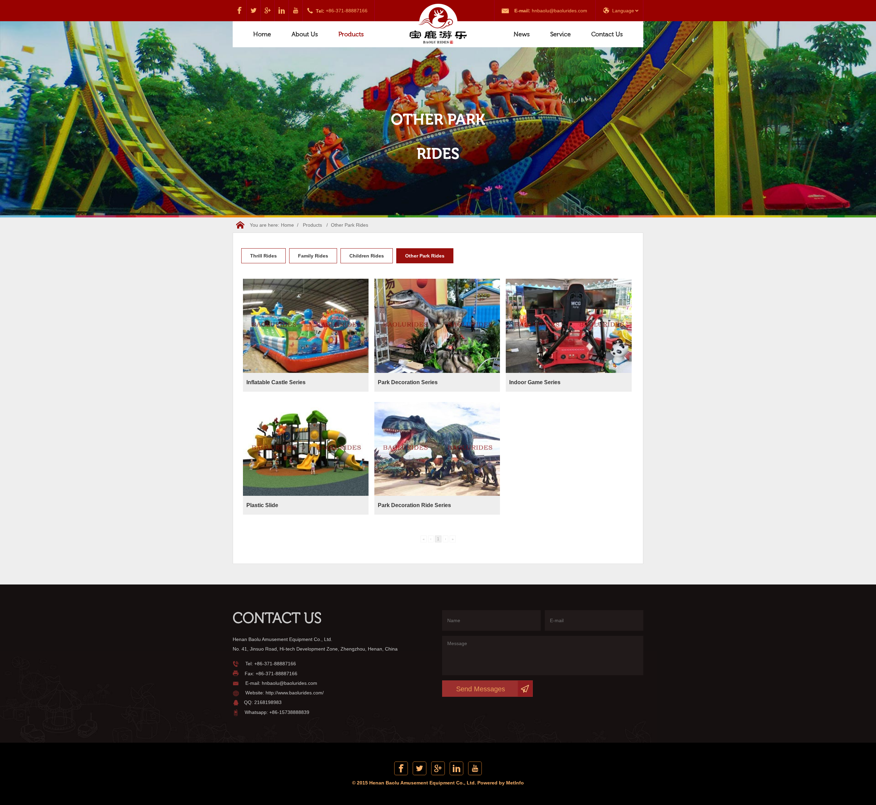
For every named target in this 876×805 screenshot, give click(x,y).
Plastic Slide (262, 505)
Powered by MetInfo (500, 782)
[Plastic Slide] (306, 449)
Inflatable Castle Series (276, 382)
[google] (268, 10)
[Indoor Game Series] (569, 326)
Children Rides (366, 256)
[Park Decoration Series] (437, 326)
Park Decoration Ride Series (414, 505)
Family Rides (313, 256)
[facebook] (240, 10)
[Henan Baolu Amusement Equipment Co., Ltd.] (438, 24)
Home (262, 34)
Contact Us (607, 34)
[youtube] (296, 10)
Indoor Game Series (535, 382)
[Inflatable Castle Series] (306, 326)
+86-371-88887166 (347, 10)
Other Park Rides (349, 225)
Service (560, 34)
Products (351, 34)
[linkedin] (282, 10)
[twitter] (254, 10)
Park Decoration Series (408, 382)
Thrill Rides (263, 256)
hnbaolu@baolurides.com (559, 10)
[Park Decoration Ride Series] (437, 449)
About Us (305, 34)
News (522, 34)
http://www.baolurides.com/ (295, 692)
